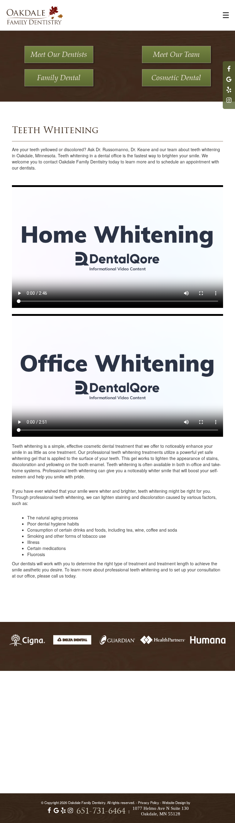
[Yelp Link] (229, 92)
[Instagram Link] (229, 103)
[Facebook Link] (229, 72)
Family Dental (58, 78)
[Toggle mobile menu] (226, 15)
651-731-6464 (100, 811)
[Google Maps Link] (229, 82)
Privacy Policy (148, 802)
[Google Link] (56, 812)
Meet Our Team (176, 54)
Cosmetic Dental (176, 78)
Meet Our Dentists (59, 54)
